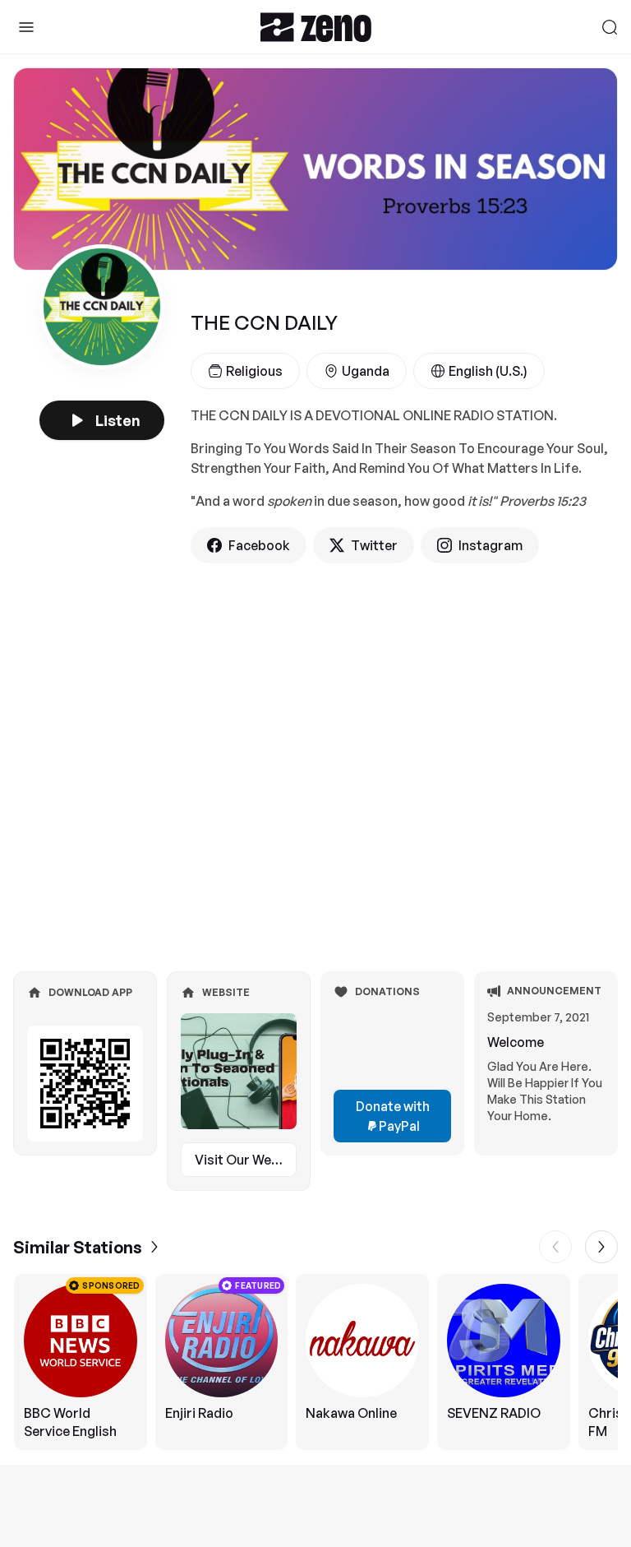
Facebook (259, 545)
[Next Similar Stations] (601, 1246)
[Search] (609, 27)
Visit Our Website (246, 1159)
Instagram (490, 545)
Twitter (374, 545)
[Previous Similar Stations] (555, 1246)
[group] (315, 1362)
